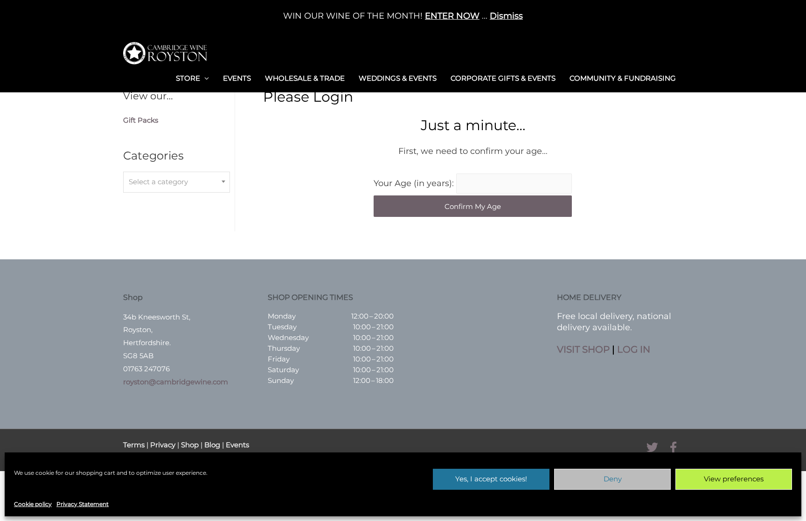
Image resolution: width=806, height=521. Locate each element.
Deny (613, 478)
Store (188, 78)
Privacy (162, 444)
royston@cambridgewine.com (175, 381)
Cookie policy (33, 503)
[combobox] (176, 182)
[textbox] (176, 182)
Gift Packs (140, 120)
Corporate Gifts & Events (503, 78)
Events (237, 78)
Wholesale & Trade (305, 78)
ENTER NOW (452, 16)
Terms (134, 444)
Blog (212, 444)
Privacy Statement (82, 503)
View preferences (734, 478)
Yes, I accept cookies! (491, 478)
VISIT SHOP (583, 349)
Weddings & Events (398, 78)
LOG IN (633, 349)
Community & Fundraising (623, 78)
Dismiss (506, 16)
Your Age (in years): (415, 183)
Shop (190, 444)
